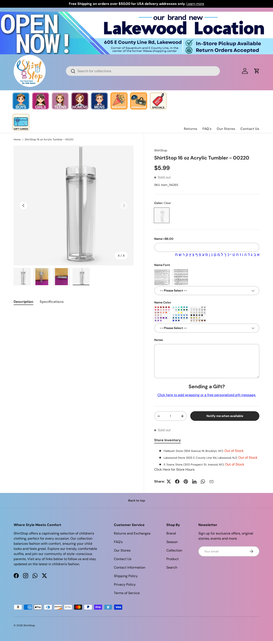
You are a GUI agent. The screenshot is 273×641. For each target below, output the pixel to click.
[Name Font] (162, 277)
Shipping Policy (126, 576)
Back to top (136, 500)
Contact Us (249, 128)
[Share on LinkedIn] (194, 481)
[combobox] (143, 71)
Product (172, 559)
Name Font (162, 265)
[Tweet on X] (168, 481)
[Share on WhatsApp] (203, 481)
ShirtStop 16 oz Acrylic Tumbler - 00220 (49, 139)
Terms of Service (127, 593)
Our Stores (226, 128)
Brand (171, 533)
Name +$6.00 (163, 239)
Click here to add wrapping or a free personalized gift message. (206, 394)
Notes (158, 340)
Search (171, 567)
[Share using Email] (211, 481)
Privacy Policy (125, 584)
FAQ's (207, 128)
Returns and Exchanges (132, 533)
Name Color (162, 302)
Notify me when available (224, 416)
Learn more (195, 3)
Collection (174, 550)
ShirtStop (160, 150)
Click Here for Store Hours (174, 469)
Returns (190, 128)
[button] (256, 71)
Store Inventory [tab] (167, 440)
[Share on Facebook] (177, 481)
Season (172, 542)
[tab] (23, 301)
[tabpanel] (206, 460)
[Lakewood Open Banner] (136, 14)
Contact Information (129, 567)
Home (17, 139)
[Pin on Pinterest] (186, 481)
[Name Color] (162, 314)
